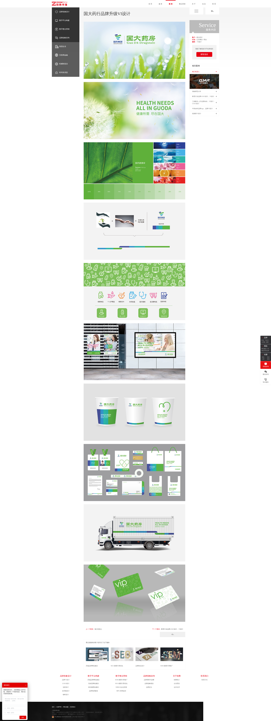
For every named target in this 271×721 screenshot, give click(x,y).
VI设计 (267, 340)
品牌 (265, 337)
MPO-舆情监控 (121, 691)
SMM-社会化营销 (121, 687)
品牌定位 (149, 687)
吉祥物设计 (65, 691)
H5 (268, 348)
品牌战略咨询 (64, 38)
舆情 (268, 359)
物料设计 (66, 694)
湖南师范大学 (196, 91)
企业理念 (177, 683)
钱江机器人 (98, 629)
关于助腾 (177, 676)
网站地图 (65, 707)
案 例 (170, 4)
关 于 (194, 4)
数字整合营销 (64, 29)
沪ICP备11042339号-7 (78, 717)
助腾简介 (177, 680)
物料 (267, 342)
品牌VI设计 (66, 680)
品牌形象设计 (64, 12)
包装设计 (66, 687)
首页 (53, 707)
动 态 (204, 4)
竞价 (268, 357)
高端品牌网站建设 (93, 680)
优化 (263, 357)
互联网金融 (63, 55)
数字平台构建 (64, 20)
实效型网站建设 (93, 683)
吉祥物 (263, 342)
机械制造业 (63, 64)
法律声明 (58, 707)
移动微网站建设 (93, 687)
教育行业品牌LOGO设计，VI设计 (172, 629)
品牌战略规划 (149, 683)
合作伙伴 (177, 687)
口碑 (263, 359)
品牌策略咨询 (149, 676)
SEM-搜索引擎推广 (121, 680)
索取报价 (204, 54)
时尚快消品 (63, 72)
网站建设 (264, 348)
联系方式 (204, 680)
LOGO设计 (65, 683)
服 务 (160, 4)
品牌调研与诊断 (149, 680)
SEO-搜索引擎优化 (121, 683)
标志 (262, 340)
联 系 (214, 4)
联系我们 (204, 676)
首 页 (150, 4)
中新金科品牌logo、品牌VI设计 (202, 108)
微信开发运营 (265, 350)
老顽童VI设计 (196, 113)
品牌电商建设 (93, 691)
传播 (265, 354)
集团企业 (62, 46)
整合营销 (182, 4)
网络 (265, 346)
